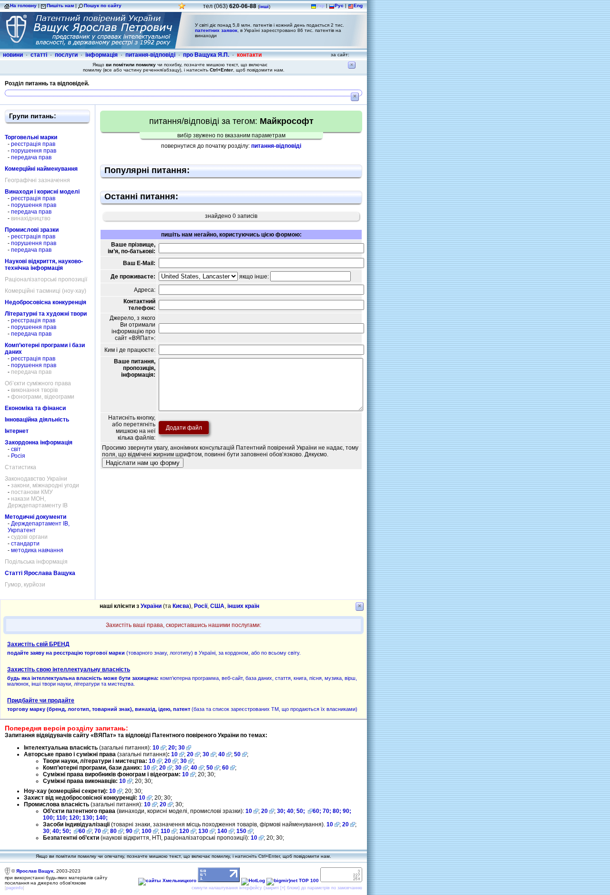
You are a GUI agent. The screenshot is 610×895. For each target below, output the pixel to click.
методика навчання (37, 550)
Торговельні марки (31, 137)
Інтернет (17, 431)
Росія (18, 456)
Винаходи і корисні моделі (42, 191)
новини (13, 54)
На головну (23, 5)
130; (89, 817)
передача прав (31, 157)
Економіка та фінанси (35, 408)
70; (327, 811)
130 (203, 831)
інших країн (243, 606)
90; (347, 811)
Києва (181, 606)
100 (147, 831)
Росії (200, 606)
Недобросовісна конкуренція (45, 302)
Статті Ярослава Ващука (40, 573)
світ (16, 449)
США (217, 606)
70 (97, 831)
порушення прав (33, 150)
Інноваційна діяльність (37, 419)
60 (225, 767)
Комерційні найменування (41, 168)
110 (165, 831)
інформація (101, 54)
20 (190, 754)
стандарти (25, 543)
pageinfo (14, 887)
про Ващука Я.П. (206, 54)
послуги (66, 54)
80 (113, 831)
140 (222, 831)
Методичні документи (35, 517)
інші (264, 6)
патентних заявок (216, 30)
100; (49, 817)
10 (155, 747)
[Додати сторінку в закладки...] (182, 8)
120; (75, 817)
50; (301, 811)
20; (173, 747)
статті (38, 54)
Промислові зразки (32, 229)
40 (221, 754)
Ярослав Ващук (34, 871)
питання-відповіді (150, 54)
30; (281, 811)
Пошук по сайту (103, 5)
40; (56, 831)
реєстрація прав (33, 144)
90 (129, 831)
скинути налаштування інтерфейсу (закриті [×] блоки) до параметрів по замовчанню (277, 887)
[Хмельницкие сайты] (167, 880)
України (151, 606)
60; (317, 811)
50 (237, 754)
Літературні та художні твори (46, 313)
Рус (339, 5)
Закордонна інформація (38, 442)
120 (184, 831)
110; (62, 817)
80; (337, 811)
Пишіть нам (60, 5)
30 (181, 747)
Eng (358, 5)
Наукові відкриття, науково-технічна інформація (44, 264)
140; (102, 817)
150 (241, 831)
